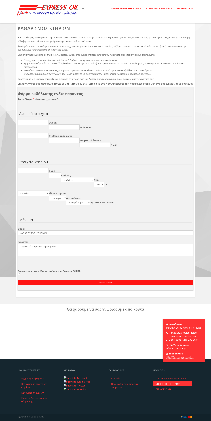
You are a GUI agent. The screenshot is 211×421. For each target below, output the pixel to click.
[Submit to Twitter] (74, 385)
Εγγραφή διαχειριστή (32, 378)
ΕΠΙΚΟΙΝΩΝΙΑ (185, 8)
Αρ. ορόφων (73, 197)
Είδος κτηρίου (57, 193)
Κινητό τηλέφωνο (90, 140)
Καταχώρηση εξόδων (32, 392)
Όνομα (53, 122)
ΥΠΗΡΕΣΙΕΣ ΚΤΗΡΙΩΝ (158, 8)
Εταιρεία (115, 378)
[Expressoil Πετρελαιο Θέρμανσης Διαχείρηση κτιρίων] (47, 8)
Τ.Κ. (106, 184)
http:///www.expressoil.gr (180, 356)
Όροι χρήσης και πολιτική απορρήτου (125, 385)
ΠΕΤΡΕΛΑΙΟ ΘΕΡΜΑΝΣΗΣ (125, 8)
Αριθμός (66, 175)
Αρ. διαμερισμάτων (102, 202)
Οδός (52, 170)
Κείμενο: (23, 241)
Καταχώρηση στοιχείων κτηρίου (34, 385)
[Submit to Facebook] (75, 377)
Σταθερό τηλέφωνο (60, 135)
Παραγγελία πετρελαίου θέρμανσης (34, 399)
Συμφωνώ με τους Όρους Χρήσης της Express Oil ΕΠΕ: (49, 271)
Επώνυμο (85, 127)
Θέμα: (21, 228)
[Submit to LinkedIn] (75, 388)
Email (113, 144)
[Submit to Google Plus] (77, 381)
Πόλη (97, 179)
